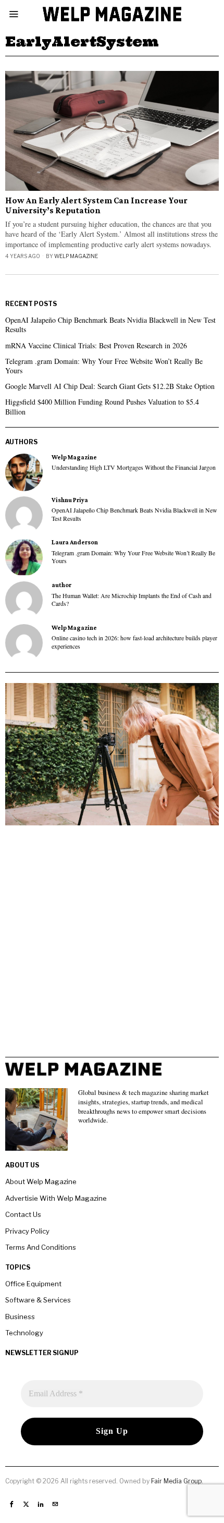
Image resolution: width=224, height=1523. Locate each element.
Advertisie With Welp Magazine (56, 1198)
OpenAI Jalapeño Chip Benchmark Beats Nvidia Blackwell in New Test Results (110, 324)
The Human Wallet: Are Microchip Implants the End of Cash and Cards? (131, 599)
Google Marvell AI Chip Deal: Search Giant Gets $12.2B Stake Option (110, 386)
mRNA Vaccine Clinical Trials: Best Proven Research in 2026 (96, 345)
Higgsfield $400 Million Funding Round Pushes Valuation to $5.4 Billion (102, 406)
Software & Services (38, 1300)
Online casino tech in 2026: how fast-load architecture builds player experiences (134, 642)
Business (20, 1316)
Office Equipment (33, 1284)
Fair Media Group (176, 1481)
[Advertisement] (112, 945)
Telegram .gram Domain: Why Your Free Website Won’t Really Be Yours (104, 365)
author (61, 585)
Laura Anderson (75, 542)
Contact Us (23, 1214)
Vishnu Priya (70, 500)
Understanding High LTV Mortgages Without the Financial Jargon (134, 467)
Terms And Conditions (40, 1247)
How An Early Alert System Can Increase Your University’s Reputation (96, 205)
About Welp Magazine (41, 1181)
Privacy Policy (27, 1231)
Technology (24, 1333)
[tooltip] (24, 472)
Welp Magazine (76, 256)
